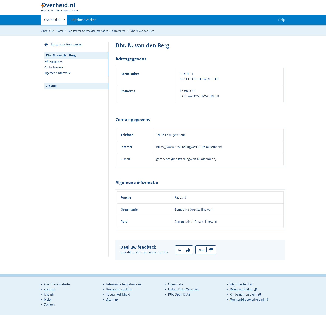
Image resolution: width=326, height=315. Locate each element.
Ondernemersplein (243, 294)
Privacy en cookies (119, 289)
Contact (49, 289)
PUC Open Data (179, 294)
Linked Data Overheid (183, 289)
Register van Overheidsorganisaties (88, 30)
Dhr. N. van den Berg (61, 55)
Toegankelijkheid (118, 294)
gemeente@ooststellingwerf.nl (178, 159)
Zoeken (49, 305)
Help (47, 299)
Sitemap (112, 299)
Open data (175, 284)
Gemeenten (118, 30)
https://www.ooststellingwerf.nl (178, 147)
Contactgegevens (55, 67)
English (49, 294)
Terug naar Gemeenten (66, 44)
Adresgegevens (53, 61)
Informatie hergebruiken (123, 284)
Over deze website (57, 284)
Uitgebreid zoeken (83, 20)
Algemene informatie (57, 73)
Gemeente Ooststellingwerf (193, 209)
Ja (179, 250)
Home (59, 30)
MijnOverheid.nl (241, 284)
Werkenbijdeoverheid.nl (247, 299)
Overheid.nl (52, 21)
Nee (201, 250)
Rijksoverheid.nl (241, 289)
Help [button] (281, 20)
